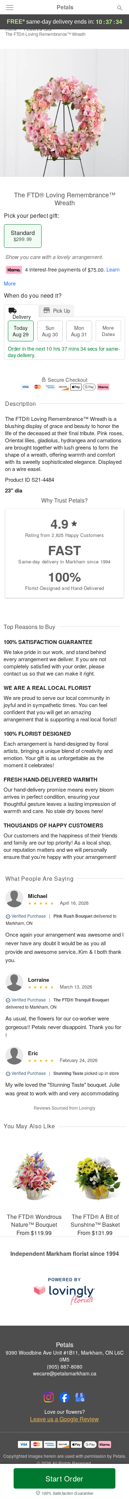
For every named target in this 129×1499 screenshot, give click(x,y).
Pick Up (61, 310)
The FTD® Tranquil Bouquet (81, 999)
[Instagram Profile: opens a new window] (49, 1397)
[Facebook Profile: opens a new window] (64, 1397)
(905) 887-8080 (64, 1366)
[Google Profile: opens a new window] (80, 1397)
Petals (65, 7)
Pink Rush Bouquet (72, 916)
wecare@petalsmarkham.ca (64, 1373)
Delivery (22, 315)
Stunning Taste (68, 1073)
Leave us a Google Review (64, 1419)
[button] (114, 1483)
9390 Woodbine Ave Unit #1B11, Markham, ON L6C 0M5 (65, 1356)
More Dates (108, 330)
